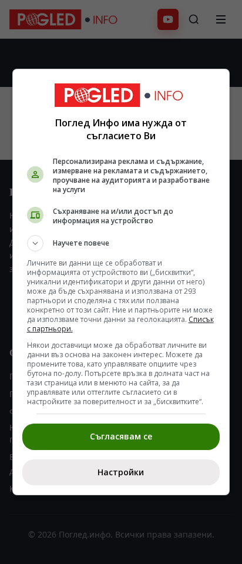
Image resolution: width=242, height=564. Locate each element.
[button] (121, 243)
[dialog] (121, 282)
